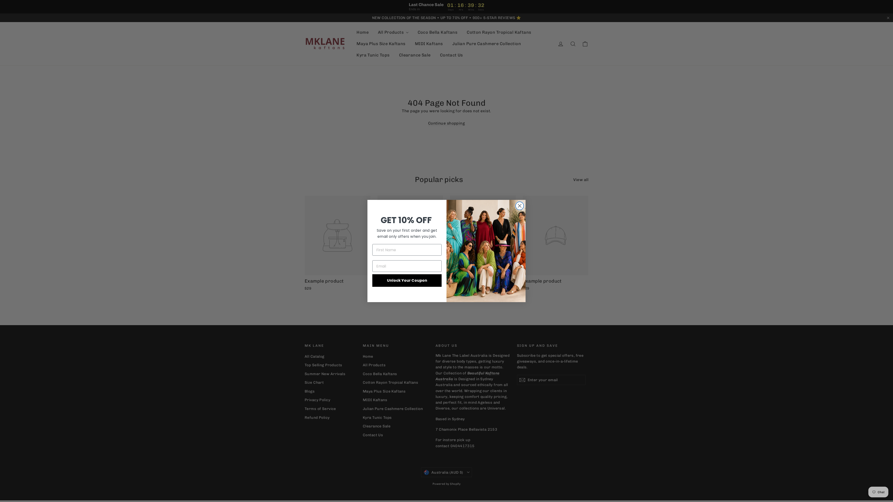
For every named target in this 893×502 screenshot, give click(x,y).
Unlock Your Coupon (407, 280)
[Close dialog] (520, 206)
